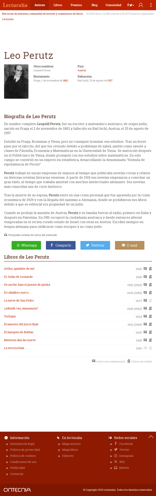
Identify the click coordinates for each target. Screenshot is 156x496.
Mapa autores (71, 444)
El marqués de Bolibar (19, 332)
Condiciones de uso (23, 462)
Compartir (63, 245)
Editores (68, 456)
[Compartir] (131, 5)
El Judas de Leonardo (18, 277)
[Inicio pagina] (151, 437)
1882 (65, 80)
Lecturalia (8, 19)
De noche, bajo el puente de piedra (27, 284)
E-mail (132, 245)
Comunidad (113, 5)
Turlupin (10, 316)
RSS (122, 462)
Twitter (124, 450)
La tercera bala (14, 348)
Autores (40, 5)
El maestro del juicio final (21, 324)
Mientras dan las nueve (20, 340)
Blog (95, 5)
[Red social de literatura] (15, 5)
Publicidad (17, 468)
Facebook (126, 444)
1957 (110, 80)
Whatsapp (29, 245)
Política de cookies (23, 456)
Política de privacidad (25, 450)
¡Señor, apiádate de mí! (19, 268)
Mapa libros (70, 450)
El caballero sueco (16, 292)
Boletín (124, 468)
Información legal (22, 444)
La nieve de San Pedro (19, 300)
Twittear (97, 245)
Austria (82, 70)
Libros (58, 5)
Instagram (126, 456)
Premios (76, 5)
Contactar (17, 474)
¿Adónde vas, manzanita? (21, 308)
